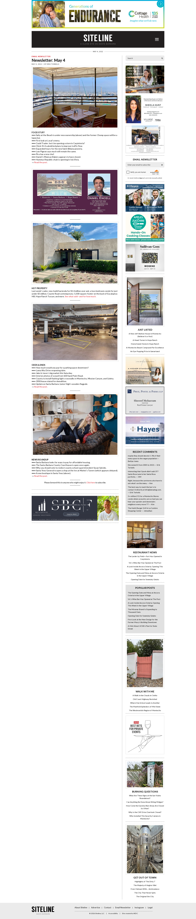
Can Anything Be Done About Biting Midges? (144, 802)
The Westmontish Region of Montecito (145, 710)
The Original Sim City (145, 896)
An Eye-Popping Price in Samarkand (145, 351)
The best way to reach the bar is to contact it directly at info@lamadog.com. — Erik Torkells (144, 489)
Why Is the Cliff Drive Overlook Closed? (145, 812)
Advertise (95, 907)
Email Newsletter (41, 56)
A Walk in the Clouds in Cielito (145, 695)
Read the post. (41, 162)
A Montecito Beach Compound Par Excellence (145, 347)
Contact (107, 907)
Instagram (139, 907)
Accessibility (113, 913)
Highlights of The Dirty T (145, 881)
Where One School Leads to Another (145, 703)
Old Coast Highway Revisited (145, 699)
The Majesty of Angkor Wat (145, 885)
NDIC (136, 913)
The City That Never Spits (145, 893)
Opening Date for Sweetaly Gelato (145, 579)
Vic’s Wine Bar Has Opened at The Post (145, 563)
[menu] (157, 39)
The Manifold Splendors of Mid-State (145, 707)
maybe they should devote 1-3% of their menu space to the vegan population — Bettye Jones (144, 458)
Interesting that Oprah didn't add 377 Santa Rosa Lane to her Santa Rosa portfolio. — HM (143, 474)
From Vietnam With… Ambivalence (145, 889)
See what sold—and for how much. (80, 296)
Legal (150, 907)
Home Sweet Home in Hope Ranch (145, 344)
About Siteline (81, 907)
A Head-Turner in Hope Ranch (145, 340)
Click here (90, 482)
